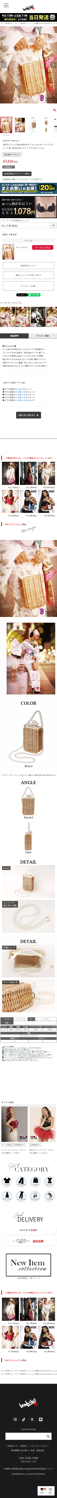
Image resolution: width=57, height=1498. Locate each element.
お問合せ (24, 1446)
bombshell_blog (28, 1429)
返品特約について (28, 265)
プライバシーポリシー (39, 1446)
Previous (4, 65)
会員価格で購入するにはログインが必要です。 (23, 179)
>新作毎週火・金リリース (28, 1278)
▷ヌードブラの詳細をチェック (15, 220)
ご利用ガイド (12, 1446)
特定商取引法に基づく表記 (23, 1450)
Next (53, 65)
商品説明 (14, 335)
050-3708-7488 (28, 1458)
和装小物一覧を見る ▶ (29, 415)
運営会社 (40, 1450)
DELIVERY (30, 1219)
